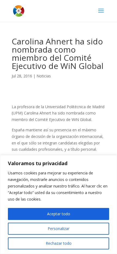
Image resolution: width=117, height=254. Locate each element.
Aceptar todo (58, 213)
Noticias (43, 75)
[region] (58, 204)
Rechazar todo (59, 243)
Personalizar (58, 228)
